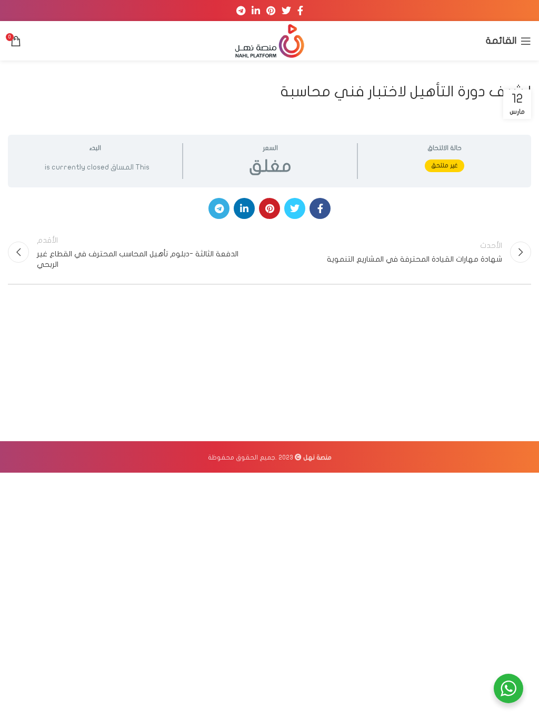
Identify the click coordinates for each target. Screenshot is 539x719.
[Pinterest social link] (270, 10)
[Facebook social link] (300, 10)
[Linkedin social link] (255, 10)
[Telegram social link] (240, 10)
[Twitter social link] (286, 10)
